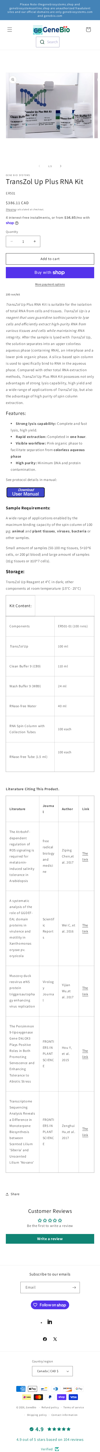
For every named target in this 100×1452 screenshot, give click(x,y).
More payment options (50, 284)
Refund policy (50, 1407)
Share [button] (15, 1194)
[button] (9, 29)
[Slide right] (60, 166)
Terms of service (73, 1407)
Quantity (12, 232)
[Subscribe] (74, 1287)
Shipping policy (37, 1415)
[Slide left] (39, 166)
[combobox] (47, 42)
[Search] (77, 29)
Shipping (11, 209)
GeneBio (31, 1407)
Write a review (50, 1238)
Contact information (64, 1415)
